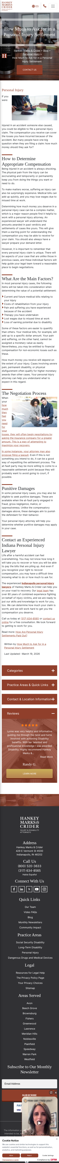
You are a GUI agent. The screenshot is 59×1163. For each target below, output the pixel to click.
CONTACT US (29, 69)
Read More (46, 753)
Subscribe (29, 1095)
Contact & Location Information (29, 699)
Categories (15, 670)
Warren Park (29, 1054)
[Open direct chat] (51, 1092)
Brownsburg (29, 1013)
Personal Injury (13, 90)
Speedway (30, 1049)
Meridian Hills (29, 1033)
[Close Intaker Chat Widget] (56, 1092)
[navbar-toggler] (53, 6)
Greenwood (29, 1023)
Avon (29, 1003)
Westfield (29, 1059)
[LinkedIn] (22, 889)
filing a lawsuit (20, 455)
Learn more (29, 773)
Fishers (30, 1018)
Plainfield (29, 1044)
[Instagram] (44, 889)
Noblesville (29, 1038)
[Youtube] (37, 889)
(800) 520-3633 (29, 866)
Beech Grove (29, 1008)
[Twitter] (29, 889)
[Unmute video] (40, 1123)
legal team (43, 590)
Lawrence (29, 1028)
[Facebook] (14, 889)
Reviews (13, 713)
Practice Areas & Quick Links (27, 685)
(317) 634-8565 (30, 618)
